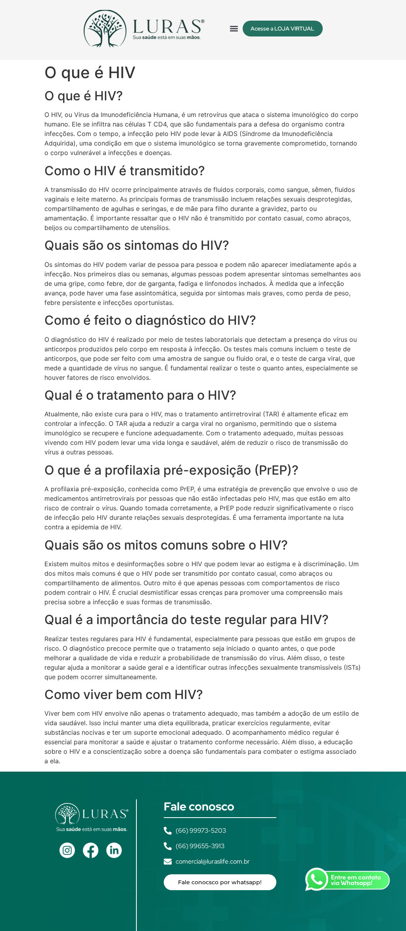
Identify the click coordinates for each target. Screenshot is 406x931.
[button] (234, 28)
